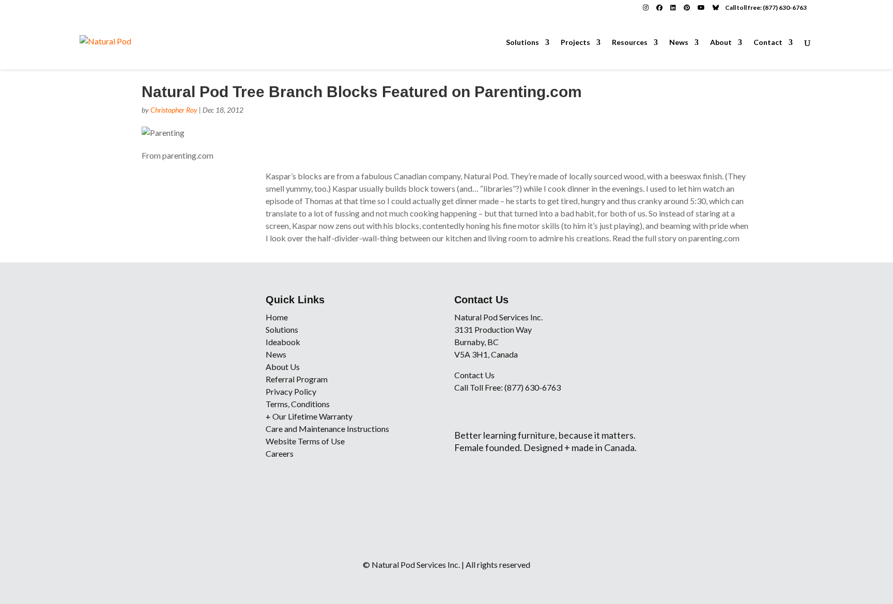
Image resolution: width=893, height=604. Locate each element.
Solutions (522, 43)
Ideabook (283, 342)
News (678, 43)
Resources (630, 43)
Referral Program (297, 379)
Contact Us (474, 375)
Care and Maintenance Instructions (327, 428)
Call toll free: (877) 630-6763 (766, 7)
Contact (767, 43)
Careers (280, 453)
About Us (283, 366)
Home (277, 317)
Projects (575, 43)
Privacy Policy (291, 391)
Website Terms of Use (305, 441)
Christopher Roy (173, 109)
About (721, 43)
